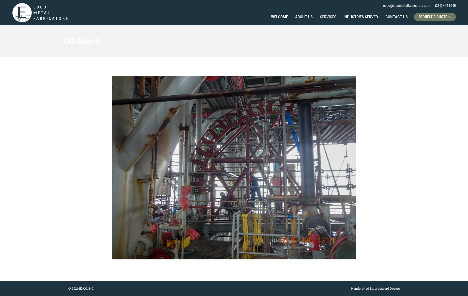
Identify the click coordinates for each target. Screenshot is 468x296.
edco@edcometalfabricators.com (406, 6)
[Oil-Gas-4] (234, 167)
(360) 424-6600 (445, 6)
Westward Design (387, 288)
